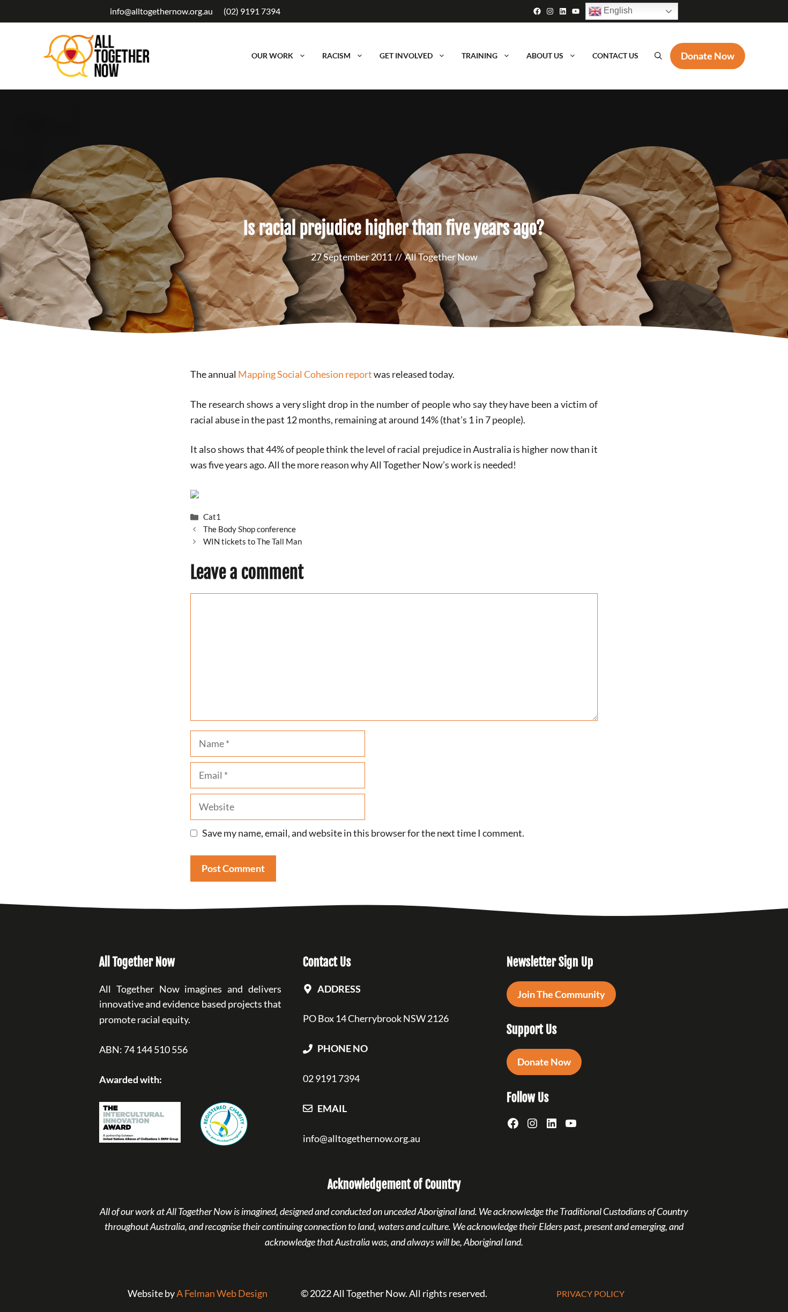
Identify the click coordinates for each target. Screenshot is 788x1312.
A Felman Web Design (221, 1293)
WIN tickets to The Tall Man (252, 541)
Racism (336, 55)
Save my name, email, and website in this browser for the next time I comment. (363, 833)
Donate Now (544, 1062)
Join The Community (561, 994)
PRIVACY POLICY (590, 1293)
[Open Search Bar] (658, 55)
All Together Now (441, 257)
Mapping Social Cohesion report (305, 374)
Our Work (272, 55)
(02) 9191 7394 (252, 11)
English (617, 10)
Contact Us (615, 55)
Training (479, 55)
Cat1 (212, 516)
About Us (544, 55)
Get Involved (406, 55)
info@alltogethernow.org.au (161, 11)
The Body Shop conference (249, 529)
